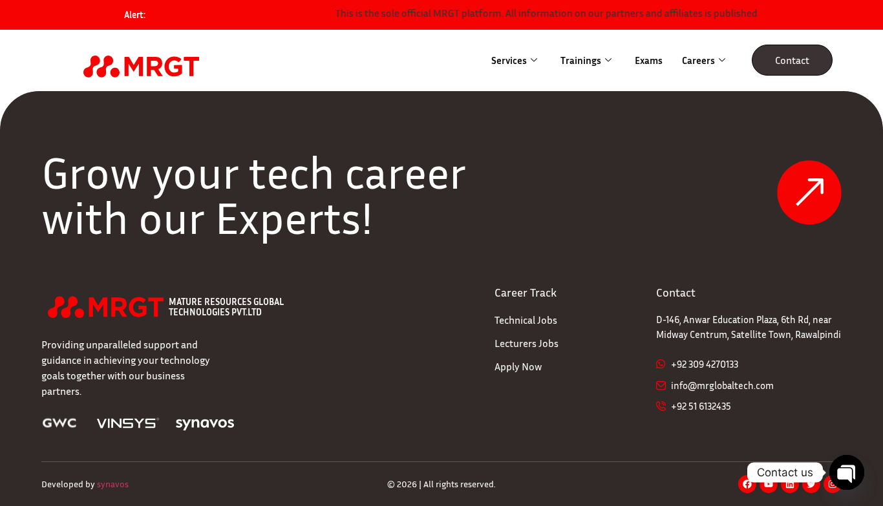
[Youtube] (769, 484)
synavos (113, 483)
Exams (649, 60)
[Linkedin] (790, 484)
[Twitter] (811, 484)
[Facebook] (747, 484)
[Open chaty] (846, 472)
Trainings (580, 60)
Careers (698, 60)
